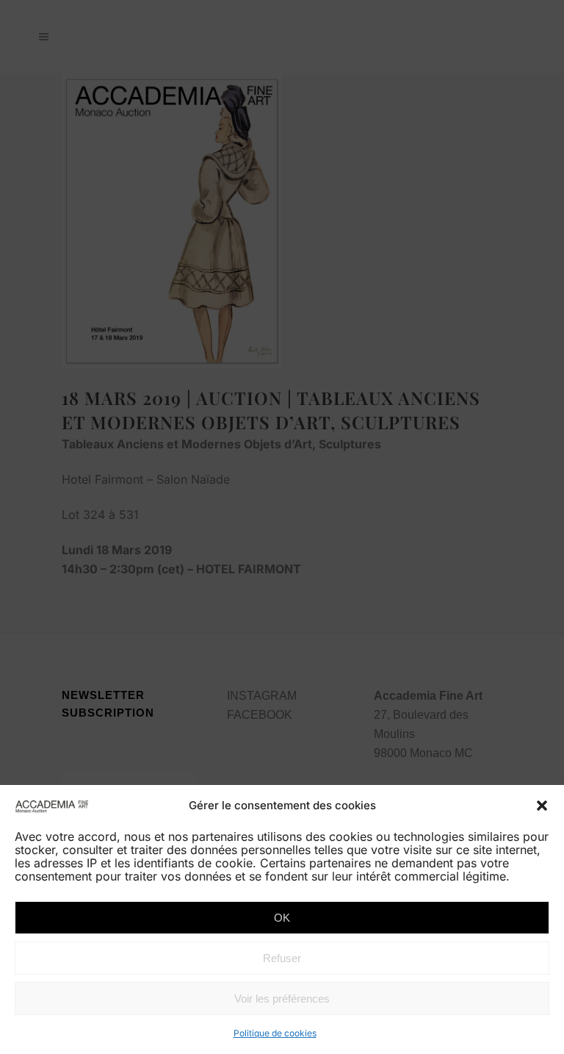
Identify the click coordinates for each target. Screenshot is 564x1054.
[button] (542, 805)
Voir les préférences (282, 998)
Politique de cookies (275, 1033)
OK (282, 917)
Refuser (282, 958)
